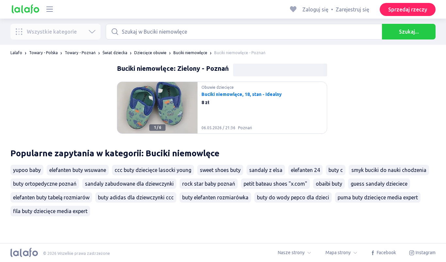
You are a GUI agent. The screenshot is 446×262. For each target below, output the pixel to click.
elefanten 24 (305, 170)
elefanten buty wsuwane (77, 170)
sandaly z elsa (265, 170)
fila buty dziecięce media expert (50, 211)
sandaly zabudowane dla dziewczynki (129, 184)
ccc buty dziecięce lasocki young (153, 170)
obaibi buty (329, 184)
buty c (335, 170)
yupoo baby (27, 170)
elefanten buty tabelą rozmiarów (51, 197)
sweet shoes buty (220, 170)
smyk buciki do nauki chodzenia (388, 170)
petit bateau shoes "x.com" (275, 184)
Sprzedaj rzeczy (407, 9)
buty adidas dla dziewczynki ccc (136, 197)
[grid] (222, 110)
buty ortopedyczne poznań (44, 184)
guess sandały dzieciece (379, 184)
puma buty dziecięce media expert (378, 197)
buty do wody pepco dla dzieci (293, 197)
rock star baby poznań (208, 184)
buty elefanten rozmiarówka (215, 197)
